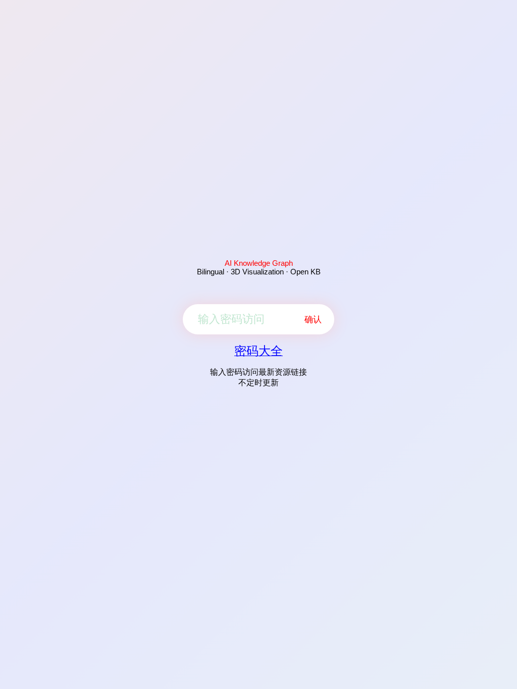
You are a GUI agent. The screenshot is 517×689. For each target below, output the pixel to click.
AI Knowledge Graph (259, 263)
